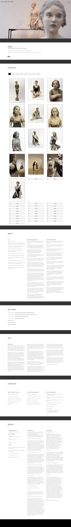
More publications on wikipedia (52, 411)
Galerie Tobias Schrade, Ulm (12, 324)
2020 (34, 73)
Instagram (10, 444)
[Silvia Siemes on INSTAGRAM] (8, 56)
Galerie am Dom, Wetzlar (11, 322)
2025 (13, 73)
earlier (38, 73)
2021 (30, 73)
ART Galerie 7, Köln (11, 320)
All (9, 73)
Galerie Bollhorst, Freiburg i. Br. (19, 318)
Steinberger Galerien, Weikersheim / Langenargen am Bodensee (25, 312)
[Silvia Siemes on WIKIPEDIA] (10, 56)
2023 (21, 73)
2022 (26, 73)
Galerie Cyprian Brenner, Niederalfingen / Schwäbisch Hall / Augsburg (25, 314)
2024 (17, 73)
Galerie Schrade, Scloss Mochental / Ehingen (22, 316)
